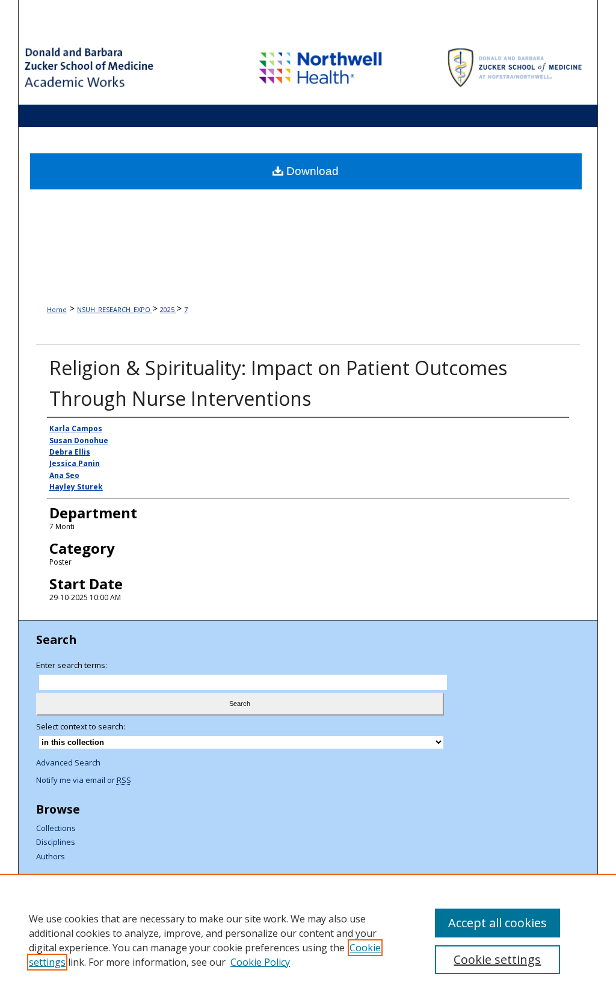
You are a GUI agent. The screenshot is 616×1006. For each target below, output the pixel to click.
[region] (308, 940)
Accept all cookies (497, 923)
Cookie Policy (260, 962)
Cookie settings (497, 959)
